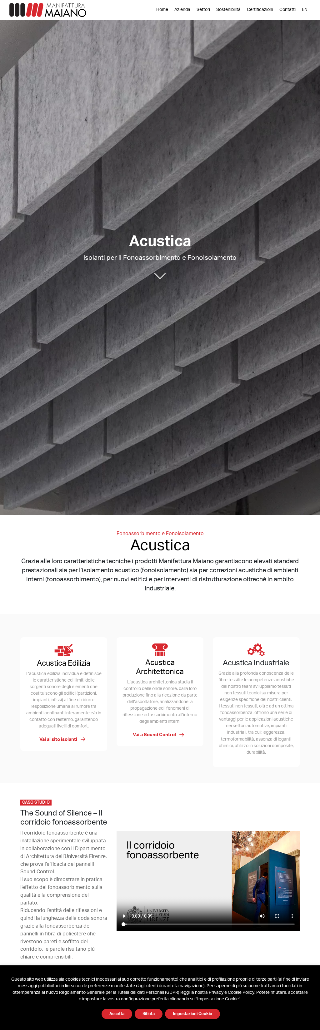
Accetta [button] (116, 1014)
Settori (203, 9)
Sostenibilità (228, 9)
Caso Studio (36, 803)
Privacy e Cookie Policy (231, 992)
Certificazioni (260, 9)
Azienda (182, 9)
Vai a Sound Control (155, 734)
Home (162, 9)
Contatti (287, 9)
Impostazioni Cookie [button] (192, 1014)
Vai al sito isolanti (58, 739)
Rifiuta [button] (148, 1014)
